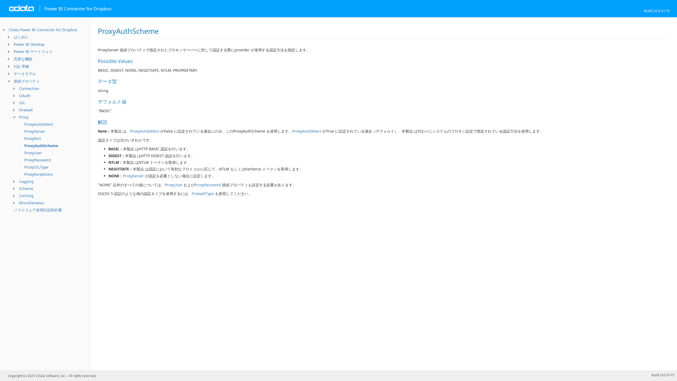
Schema (26, 188)
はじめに (21, 36)
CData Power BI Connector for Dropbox (42, 29)
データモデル (25, 73)
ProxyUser (33, 152)
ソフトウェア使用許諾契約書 (38, 209)
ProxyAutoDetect (38, 124)
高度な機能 (23, 58)
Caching (26, 195)
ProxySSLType (36, 167)
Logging (26, 181)
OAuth (24, 95)
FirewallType (203, 193)
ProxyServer (34, 131)
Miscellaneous (31, 202)
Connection (29, 88)
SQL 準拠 (21, 66)
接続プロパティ (27, 81)
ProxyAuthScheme (41, 145)
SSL (22, 102)
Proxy (24, 117)
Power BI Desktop (29, 44)
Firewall (26, 109)
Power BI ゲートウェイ (33, 51)
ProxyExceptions (38, 174)
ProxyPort (32, 138)
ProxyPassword (37, 159)
